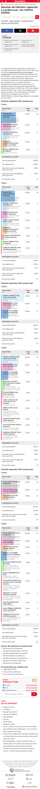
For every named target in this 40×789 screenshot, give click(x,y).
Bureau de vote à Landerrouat (12, 648)
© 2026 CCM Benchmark (24, 766)
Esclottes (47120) (27, 21)
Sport (6, 688)
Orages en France (9, 707)
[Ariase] (10, 787)
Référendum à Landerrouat (12, 663)
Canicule (6, 719)
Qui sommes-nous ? (7, 761)
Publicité (30, 761)
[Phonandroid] (29, 787)
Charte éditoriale (22, 761)
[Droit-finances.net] (29, 779)
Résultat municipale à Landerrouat (14, 661)
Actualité (7, 685)
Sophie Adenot (8, 717)
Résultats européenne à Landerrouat (15, 658)
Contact (36, 761)
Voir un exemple (31, 685)
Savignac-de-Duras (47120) (9, 23)
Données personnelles (30, 763)
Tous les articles (8, 763)
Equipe (15, 761)
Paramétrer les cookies (12, 765)
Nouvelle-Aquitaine (29, 4)
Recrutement (20, 763)
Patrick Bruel (7, 722)
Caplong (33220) (14, 21)
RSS (14, 763)
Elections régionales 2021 (13, 4)
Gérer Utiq (21, 765)
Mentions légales (30, 765)
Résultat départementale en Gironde (15, 651)
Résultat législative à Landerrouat (14, 656)
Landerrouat (25, 44)
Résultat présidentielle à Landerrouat (15, 653)
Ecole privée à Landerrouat (12, 672)
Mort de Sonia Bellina (10, 714)
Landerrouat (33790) (9, 669)
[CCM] (29, 775)
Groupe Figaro (13, 766)
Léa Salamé (7, 709)
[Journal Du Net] (10, 779)
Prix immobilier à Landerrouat (13, 674)
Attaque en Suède (9, 724)
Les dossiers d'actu (10, 690)
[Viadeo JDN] (29, 783)
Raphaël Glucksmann (10, 712)
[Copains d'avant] (10, 783)
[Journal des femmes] (10, 775)
